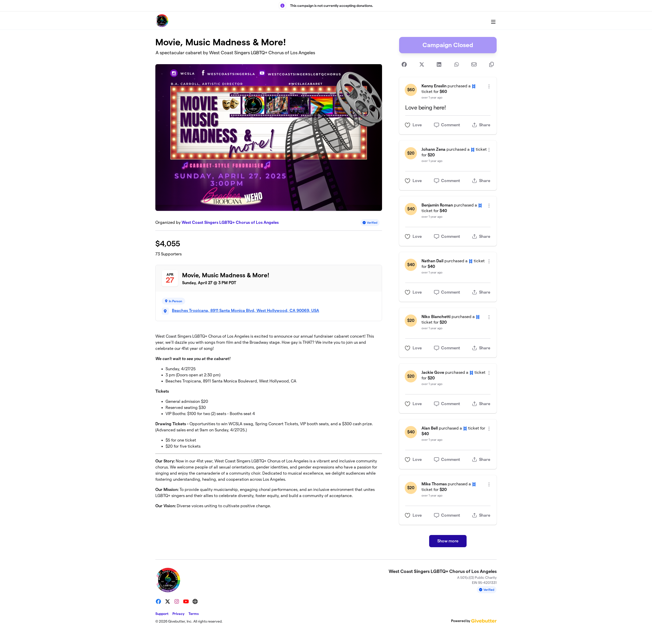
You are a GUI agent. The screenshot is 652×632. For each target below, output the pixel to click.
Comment (450, 125)
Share (484, 125)
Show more (447, 541)
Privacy (178, 614)
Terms (193, 614)
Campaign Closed (448, 45)
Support (161, 614)
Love (417, 125)
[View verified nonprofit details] (370, 222)
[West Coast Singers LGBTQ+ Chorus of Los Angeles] (161, 20)
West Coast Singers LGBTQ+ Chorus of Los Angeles (230, 222)
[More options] (489, 86)
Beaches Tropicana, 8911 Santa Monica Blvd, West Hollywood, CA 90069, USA (245, 310)
